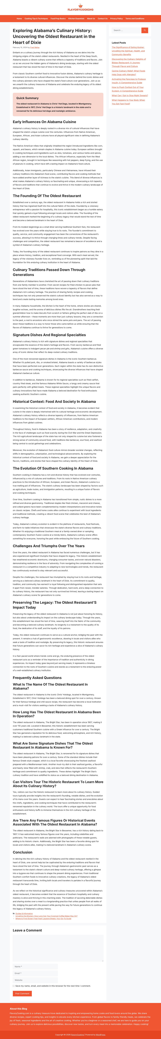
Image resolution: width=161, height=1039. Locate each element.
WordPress (100, 1035)
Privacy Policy (116, 18)
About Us (91, 18)
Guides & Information (24, 914)
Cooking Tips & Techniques (36, 18)
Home (19, 18)
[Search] (144, 30)
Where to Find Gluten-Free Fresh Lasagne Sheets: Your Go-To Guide (43, 919)
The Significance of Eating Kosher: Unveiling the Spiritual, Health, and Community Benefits (128, 51)
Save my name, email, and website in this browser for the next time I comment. (53, 986)
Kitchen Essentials (76, 18)
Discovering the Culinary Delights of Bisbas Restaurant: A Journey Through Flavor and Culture (129, 62)
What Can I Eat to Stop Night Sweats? (130, 95)
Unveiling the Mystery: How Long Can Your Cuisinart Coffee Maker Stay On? (46, 916)
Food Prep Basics (58, 18)
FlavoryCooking (77, 1035)
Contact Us (102, 18)
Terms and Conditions (135, 18)
